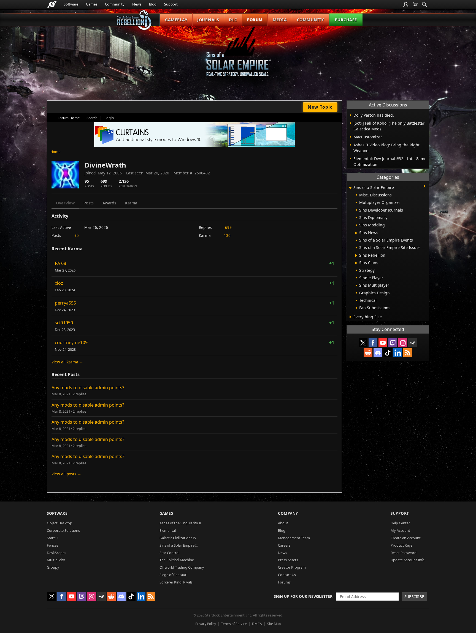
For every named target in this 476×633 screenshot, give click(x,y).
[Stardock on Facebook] (373, 343)
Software (71, 4)
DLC (233, 19)
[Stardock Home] (51, 4)
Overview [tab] (65, 202)
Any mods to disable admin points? (88, 388)
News (136, 4)
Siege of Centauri (173, 574)
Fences (52, 545)
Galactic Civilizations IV (177, 537)
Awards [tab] (109, 202)
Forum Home (69, 117)
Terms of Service (234, 623)
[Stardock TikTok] (388, 353)
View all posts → (66, 473)
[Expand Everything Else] (350, 317)
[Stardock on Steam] (413, 343)
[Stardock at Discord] (378, 353)
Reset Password (403, 552)
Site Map (274, 623)
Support (171, 4)
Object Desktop (59, 522)
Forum (255, 19)
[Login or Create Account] (406, 4)
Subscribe (414, 596)
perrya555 (65, 303)
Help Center (400, 522)
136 (227, 235)
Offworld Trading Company (181, 567)
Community (115, 4)
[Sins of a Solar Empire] (238, 56)
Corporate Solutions (63, 530)
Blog (152, 4)
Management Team (294, 537)
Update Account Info (407, 559)
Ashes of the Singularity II (180, 522)
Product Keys (401, 545)
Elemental (167, 530)
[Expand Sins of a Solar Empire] (350, 188)
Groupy (53, 567)
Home (55, 151)
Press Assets (288, 559)
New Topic (320, 107)
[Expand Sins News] (356, 233)
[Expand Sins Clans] (356, 263)
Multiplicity (56, 559)
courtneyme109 (71, 342)
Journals (208, 19)
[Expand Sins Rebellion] (356, 255)
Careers (284, 545)
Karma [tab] (131, 202)
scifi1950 (64, 323)
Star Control (169, 552)
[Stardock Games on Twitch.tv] (393, 343)
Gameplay (176, 19)
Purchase (346, 19)
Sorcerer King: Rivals (176, 582)
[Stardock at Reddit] (368, 353)
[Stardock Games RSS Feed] (408, 353)
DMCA (257, 623)
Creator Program (292, 567)
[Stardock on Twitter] (363, 343)
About (283, 522)
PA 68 (60, 263)
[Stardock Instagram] (403, 343)
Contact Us (287, 574)
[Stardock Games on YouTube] (383, 343)
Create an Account (406, 537)
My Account (400, 530)
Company (288, 513)
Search (92, 117)
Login (109, 117)
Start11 (53, 537)
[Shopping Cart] (415, 4)
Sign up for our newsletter (303, 596)
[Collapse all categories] (424, 186)
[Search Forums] (424, 4)
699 (228, 227)
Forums (284, 582)
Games (91, 4)
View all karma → (67, 362)
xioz (59, 283)
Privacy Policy (205, 623)
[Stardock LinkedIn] (398, 353)
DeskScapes (56, 552)
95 (76, 235)
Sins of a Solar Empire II (178, 545)
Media (280, 19)
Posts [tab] (88, 202)
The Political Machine (176, 559)
